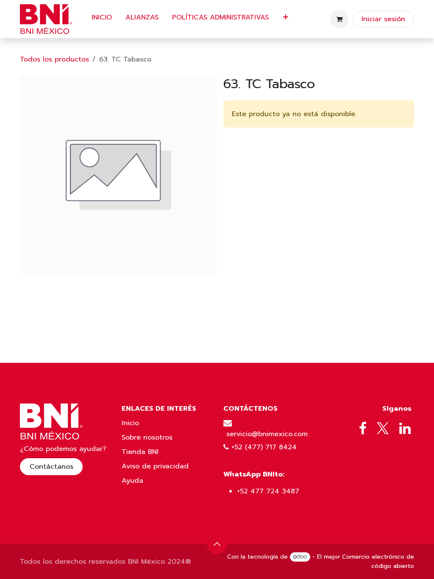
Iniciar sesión (383, 19)
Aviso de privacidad (155, 466)
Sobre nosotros (147, 437)
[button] (217, 544)
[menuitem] (102, 19)
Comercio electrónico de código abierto (378, 561)
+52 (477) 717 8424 (264, 447)
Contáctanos (51, 467)
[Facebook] (363, 428)
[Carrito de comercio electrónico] (339, 19)
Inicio (130, 423)
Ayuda (132, 481)
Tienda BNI (140, 452)
